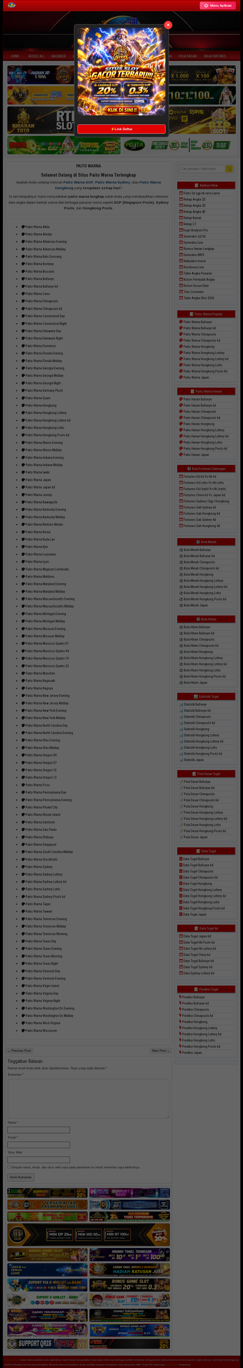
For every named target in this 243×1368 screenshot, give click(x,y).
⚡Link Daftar (121, 129)
